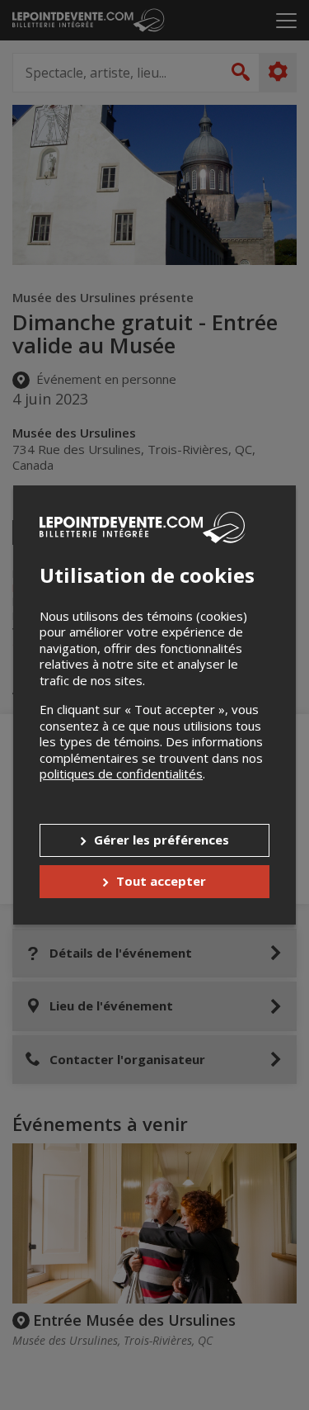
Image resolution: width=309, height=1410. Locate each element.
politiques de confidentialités (121, 773)
